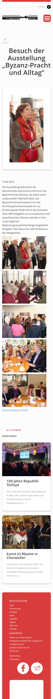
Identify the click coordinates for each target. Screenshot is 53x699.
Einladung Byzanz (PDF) (15, 410)
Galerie (13, 622)
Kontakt (13, 629)
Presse (41, 6)
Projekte (13, 612)
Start (12, 605)
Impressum (15, 659)
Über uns (14, 625)
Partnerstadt (15, 608)
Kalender (13, 618)
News (12, 615)
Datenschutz (15, 655)
